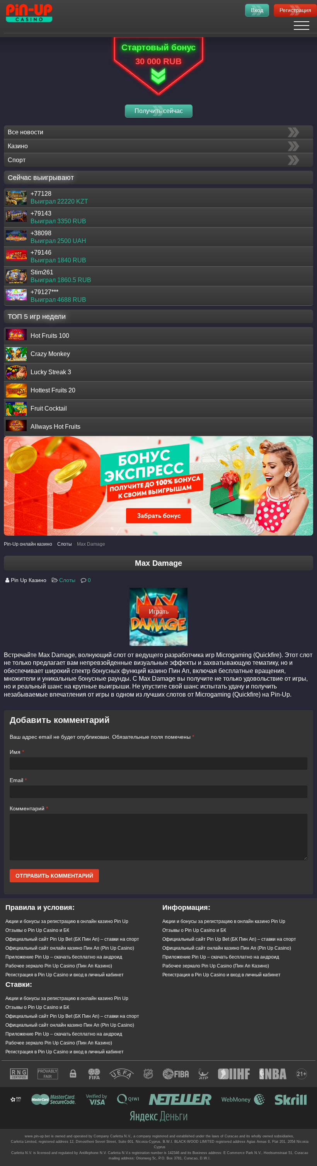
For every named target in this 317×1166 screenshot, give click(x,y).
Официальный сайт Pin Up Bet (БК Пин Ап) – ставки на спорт (72, 939)
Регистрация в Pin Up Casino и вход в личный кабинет (64, 975)
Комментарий (29, 808)
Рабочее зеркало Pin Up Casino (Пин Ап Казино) (58, 966)
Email (18, 780)
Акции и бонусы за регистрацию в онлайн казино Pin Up (66, 921)
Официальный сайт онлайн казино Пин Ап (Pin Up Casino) (69, 948)
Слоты (67, 580)
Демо (158, 623)
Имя (17, 752)
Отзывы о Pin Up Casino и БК (37, 930)
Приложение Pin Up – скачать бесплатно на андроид (63, 957)
